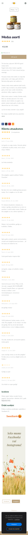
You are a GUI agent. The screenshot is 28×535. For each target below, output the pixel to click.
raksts (3, 116)
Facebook (6, 501)
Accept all (14, 524)
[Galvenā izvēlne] (2, 3)
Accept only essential (14, 529)
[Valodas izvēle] (25, 3)
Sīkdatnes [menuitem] (14, 510)
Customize (17, 519)
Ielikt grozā (14, 57)
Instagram (16, 501)
